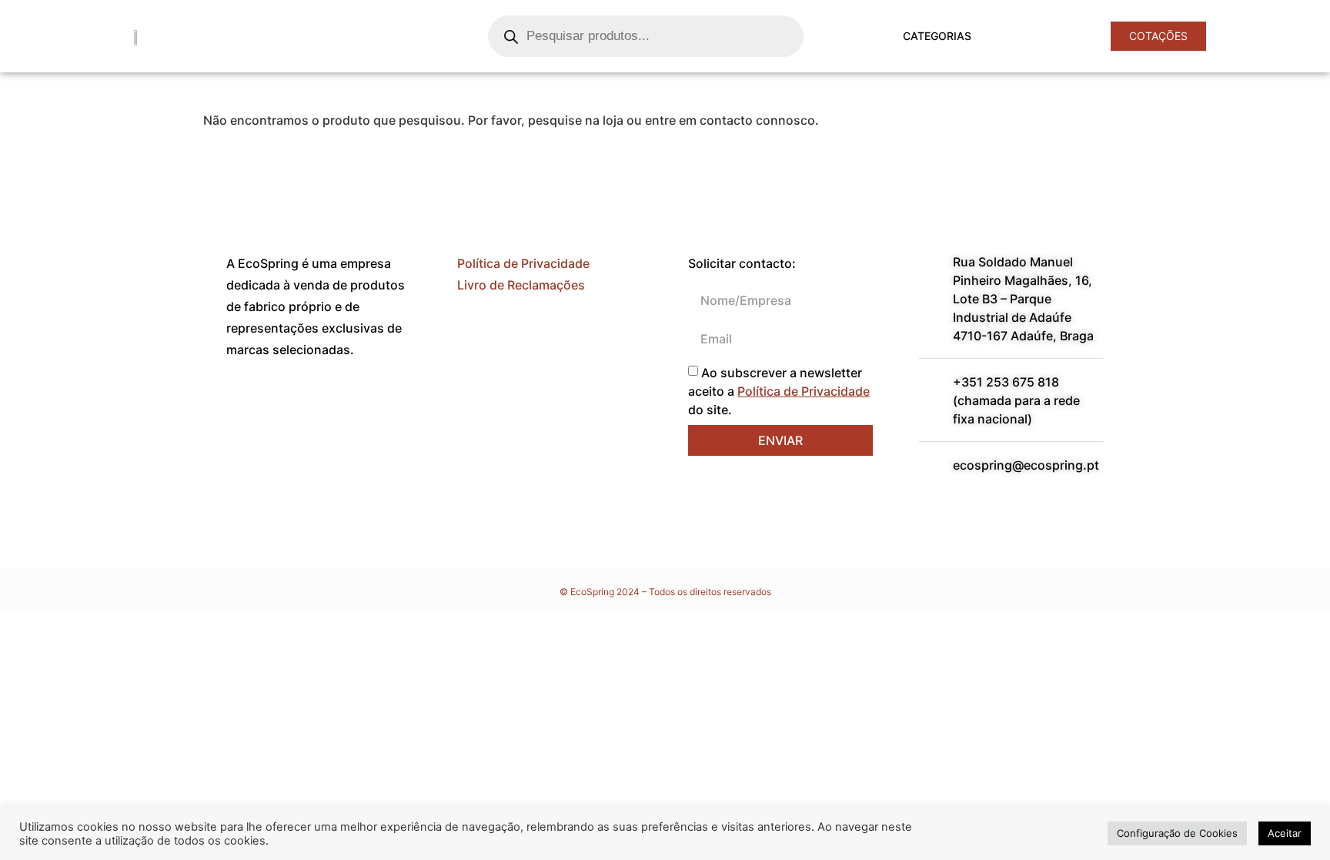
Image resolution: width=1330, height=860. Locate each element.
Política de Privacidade (523, 263)
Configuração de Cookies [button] (1177, 833)
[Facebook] (245, 405)
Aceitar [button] (1285, 833)
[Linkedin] (288, 405)
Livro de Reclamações (521, 285)
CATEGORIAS (937, 35)
